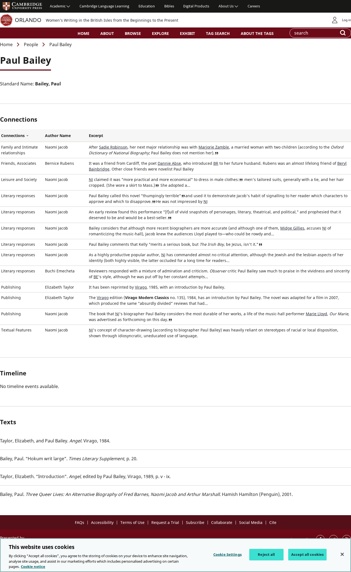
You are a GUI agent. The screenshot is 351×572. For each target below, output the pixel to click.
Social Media (250, 522)
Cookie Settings (227, 554)
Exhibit (187, 33)
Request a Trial (165, 522)
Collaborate (221, 522)
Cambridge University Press (22, 6)
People (31, 44)
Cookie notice (33, 566)
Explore (160, 33)
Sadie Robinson (113, 147)
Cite (272, 522)
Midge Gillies (292, 228)
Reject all (266, 554)
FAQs (79, 522)
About (107, 33)
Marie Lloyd (316, 313)
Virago (141, 287)
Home (83, 33)
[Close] (342, 554)
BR (215, 163)
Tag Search (218, 33)
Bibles (169, 6)
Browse (133, 33)
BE (96, 276)
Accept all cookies (307, 554)
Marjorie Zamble (214, 147)
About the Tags (257, 33)
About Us (226, 6)
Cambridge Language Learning (104, 6)
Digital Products (196, 6)
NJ (91, 179)
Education (146, 6)
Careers (254, 6)
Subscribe (195, 522)
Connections (22, 135)
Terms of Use (132, 522)
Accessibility (102, 522)
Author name (58, 135)
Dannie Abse (169, 163)
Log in (346, 20)
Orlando (28, 20)
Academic (58, 6)
